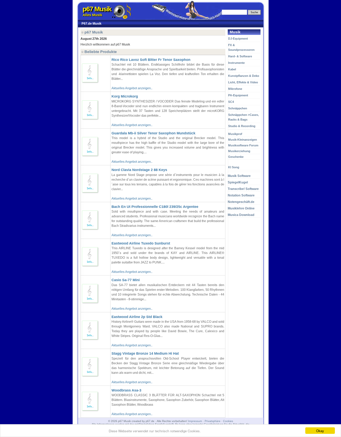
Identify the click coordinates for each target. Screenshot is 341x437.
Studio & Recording (241, 126)
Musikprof (235, 134)
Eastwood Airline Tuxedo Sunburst (140, 243)
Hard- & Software (240, 56)
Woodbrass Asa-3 (126, 390)
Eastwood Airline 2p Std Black (136, 317)
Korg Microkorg (124, 96)
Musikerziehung (239, 151)
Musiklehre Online (241, 208)
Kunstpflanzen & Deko (243, 75)
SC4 (231, 101)
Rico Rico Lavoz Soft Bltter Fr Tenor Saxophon (150, 60)
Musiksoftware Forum (243, 145)
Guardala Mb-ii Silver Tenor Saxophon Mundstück (153, 133)
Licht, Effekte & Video (243, 82)
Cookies (228, 421)
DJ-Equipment (238, 38)
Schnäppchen (237, 108)
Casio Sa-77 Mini (125, 280)
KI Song (233, 167)
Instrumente (236, 62)
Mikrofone (235, 88)
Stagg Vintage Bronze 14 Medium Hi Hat (145, 353)
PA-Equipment (238, 95)
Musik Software (239, 176)
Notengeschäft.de (241, 202)
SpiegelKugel (238, 182)
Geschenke (236, 156)
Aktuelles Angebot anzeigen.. (131, 88)
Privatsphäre (212, 421)
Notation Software (241, 195)
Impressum (195, 421)
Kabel (232, 69)
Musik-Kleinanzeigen (242, 139)
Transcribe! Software (243, 189)
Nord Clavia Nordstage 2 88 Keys (139, 170)
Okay (320, 430)
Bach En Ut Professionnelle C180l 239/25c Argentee (154, 207)
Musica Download (241, 215)
